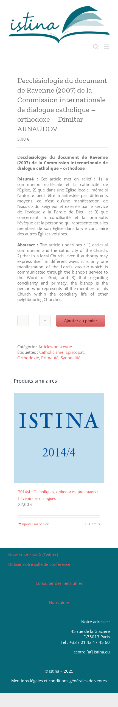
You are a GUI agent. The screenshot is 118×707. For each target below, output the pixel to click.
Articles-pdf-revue (55, 346)
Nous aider (59, 602)
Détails (94, 524)
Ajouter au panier (80, 320)
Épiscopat (75, 352)
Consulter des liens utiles (59, 583)
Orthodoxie (28, 357)
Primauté (49, 357)
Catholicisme (51, 352)
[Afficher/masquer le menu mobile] (107, 46)
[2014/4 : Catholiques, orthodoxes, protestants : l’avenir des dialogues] (59, 438)
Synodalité (70, 357)
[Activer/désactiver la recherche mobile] (96, 46)
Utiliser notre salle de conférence (39, 564)
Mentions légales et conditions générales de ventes (59, 680)
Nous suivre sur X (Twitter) (33, 554)
